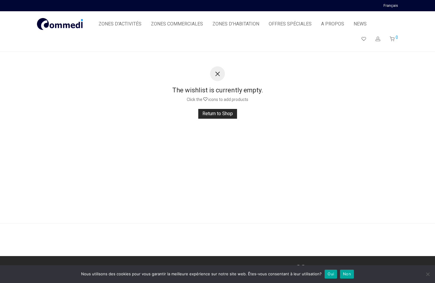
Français (391, 6)
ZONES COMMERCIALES (177, 24)
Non (347, 273)
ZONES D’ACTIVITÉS (120, 24)
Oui (331, 273)
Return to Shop (217, 113)
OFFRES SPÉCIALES (290, 24)
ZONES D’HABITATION (235, 24)
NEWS (360, 24)
